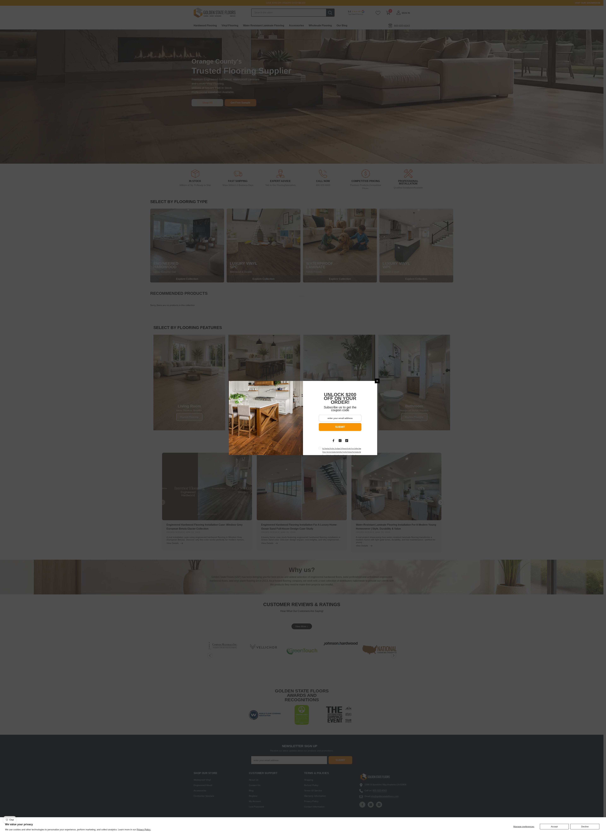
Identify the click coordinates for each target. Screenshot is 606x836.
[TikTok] (346, 440)
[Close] (377, 381)
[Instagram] (340, 440)
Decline (585, 826)
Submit (340, 427)
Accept (554, 826)
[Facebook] (333, 440)
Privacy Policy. (144, 829)
